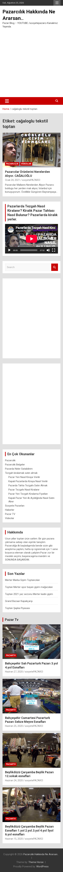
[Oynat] (9, 250)
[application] (31, 239)
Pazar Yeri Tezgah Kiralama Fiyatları (28, 493)
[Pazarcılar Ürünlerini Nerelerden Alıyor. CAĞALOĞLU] (31, 150)
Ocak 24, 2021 (12, 180)
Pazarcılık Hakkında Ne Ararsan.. (40, 854)
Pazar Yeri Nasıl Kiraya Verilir (24, 477)
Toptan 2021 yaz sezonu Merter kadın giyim (29, 594)
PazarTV (11, 655)
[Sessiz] (48, 250)
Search (54, 267)
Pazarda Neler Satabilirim (19, 468)
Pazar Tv (11, 620)
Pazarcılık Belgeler (15, 464)
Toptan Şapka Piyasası (17, 608)
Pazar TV (10, 514)
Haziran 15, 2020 (14, 838)
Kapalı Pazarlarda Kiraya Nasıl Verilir (28, 481)
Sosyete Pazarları (14, 505)
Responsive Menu (56, 3)
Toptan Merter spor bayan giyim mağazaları (29, 587)
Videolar (26, 164)
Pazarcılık (12, 164)
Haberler (9, 509)
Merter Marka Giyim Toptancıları (22, 580)
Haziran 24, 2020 (14, 780)
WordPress (42, 866)
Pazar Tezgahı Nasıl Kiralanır (23, 489)
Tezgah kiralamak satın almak (21, 472)
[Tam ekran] (53, 250)
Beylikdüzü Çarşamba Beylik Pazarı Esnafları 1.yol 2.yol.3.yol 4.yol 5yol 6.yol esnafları (29, 830)
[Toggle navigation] (7, 101)
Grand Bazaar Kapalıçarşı (19, 601)
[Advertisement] (31, 62)
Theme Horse (36, 862)
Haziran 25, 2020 (14, 726)
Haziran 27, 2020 (14, 671)
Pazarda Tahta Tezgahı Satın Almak (27, 485)
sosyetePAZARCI (31, 180)
